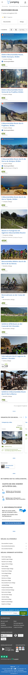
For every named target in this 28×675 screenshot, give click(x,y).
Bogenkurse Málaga (6, 604)
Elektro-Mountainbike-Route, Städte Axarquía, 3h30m (12, 56)
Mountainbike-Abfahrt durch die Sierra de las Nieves (14, 262)
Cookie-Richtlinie (18, 627)
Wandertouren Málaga (7, 561)
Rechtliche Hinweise (19, 625)
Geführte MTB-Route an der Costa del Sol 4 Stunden (12, 325)
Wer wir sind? (4, 621)
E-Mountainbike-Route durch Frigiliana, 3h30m (12, 124)
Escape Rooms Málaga (7, 571)
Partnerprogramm (18, 623)
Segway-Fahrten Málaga (7, 564)
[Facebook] (11, 669)
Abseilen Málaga (5, 597)
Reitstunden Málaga (6, 592)
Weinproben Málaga (6, 580)
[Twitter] (15, 669)
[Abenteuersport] (13, 2)
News (15, 621)
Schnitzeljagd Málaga (6, 573)
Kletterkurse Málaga (6, 578)
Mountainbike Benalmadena (8, 546)
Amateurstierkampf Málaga (8, 590)
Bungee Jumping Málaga (7, 587)
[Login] (25, 2)
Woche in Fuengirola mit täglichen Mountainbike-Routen (14, 232)
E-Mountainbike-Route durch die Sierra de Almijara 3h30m (14, 160)
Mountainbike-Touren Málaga (8, 583)
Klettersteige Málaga (6, 557)
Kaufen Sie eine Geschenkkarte (13, 523)
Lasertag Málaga (5, 585)
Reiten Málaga (5, 566)
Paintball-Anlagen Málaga (7, 568)
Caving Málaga (5, 575)
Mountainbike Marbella (7, 548)
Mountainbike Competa (7, 543)
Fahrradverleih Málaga (7, 594)
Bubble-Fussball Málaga (7, 601)
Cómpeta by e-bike (7, 422)
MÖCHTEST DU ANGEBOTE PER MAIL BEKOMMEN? (13, 610)
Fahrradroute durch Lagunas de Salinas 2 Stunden (14, 357)
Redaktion (3, 625)
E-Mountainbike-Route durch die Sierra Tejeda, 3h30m (14, 198)
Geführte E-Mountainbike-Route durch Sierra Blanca (14, 393)
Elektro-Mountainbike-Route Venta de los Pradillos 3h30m (12, 91)
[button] (25, 417)
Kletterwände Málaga (6, 599)
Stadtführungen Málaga (7, 559)
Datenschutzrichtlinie (6, 627)
